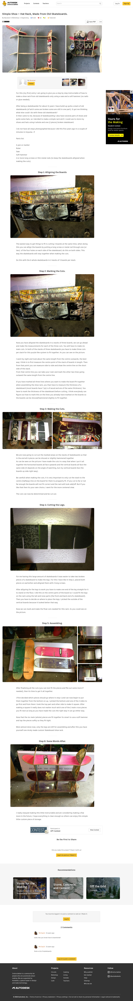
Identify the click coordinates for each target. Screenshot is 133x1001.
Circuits (53, 972)
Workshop (15, 18)
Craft (52, 981)
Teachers (46, 3)
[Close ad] (131, 92)
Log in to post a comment (66, 959)
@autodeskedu (115, 976)
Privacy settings (62, 997)
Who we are (88, 984)
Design (53, 978)
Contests (36, 3)
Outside (66, 978)
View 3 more (90, 679)
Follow (31, 84)
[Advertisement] (119, 117)
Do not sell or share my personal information (84, 997)
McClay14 (42, 933)
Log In (117, 4)
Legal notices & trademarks (110, 997)
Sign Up (126, 4)
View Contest (94, 830)
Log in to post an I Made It (66, 855)
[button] (100, 22)
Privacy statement (49, 997)
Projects (27, 3)
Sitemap (87, 981)
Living (65, 975)
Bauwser (7, 18)
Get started (88, 975)
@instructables (115, 972)
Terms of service (35, 997)
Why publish (88, 972)
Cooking (66, 972)
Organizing (25, 18)
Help (85, 978)
